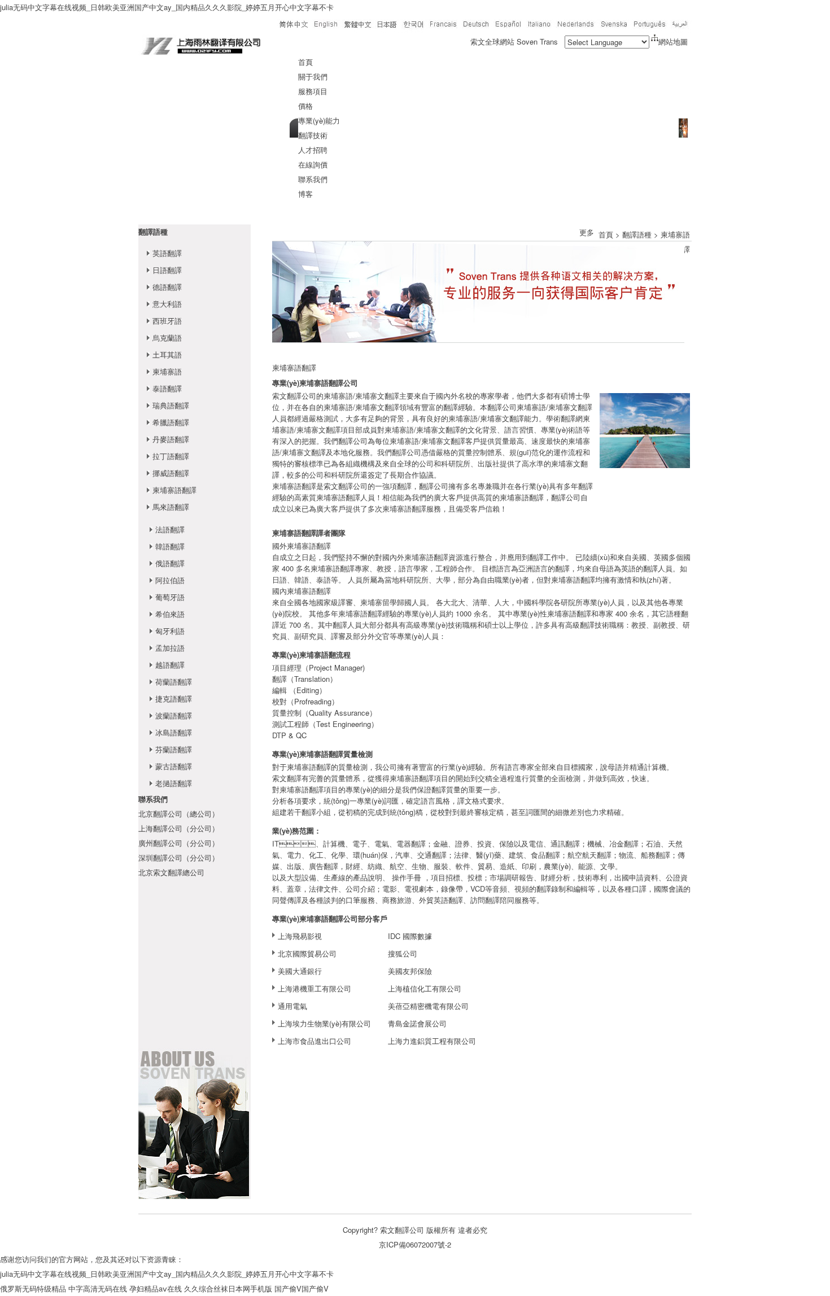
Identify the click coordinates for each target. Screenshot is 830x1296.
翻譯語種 (153, 231)
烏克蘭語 (167, 337)
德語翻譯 (167, 286)
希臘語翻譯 (170, 422)
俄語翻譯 (170, 563)
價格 (305, 105)
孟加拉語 (170, 647)
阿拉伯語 (170, 580)
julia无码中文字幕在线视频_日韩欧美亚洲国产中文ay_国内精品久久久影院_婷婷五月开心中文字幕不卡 (167, 7)
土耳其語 (167, 354)
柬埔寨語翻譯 (174, 489)
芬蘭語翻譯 (173, 749)
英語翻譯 (167, 253)
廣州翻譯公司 (160, 842)
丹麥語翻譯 (170, 439)
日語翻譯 (167, 270)
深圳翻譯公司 (160, 857)
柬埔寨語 (167, 371)
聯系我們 (312, 179)
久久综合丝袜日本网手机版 (228, 1288)
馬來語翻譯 (170, 506)
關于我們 (312, 76)
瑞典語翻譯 (170, 405)
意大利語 (167, 303)
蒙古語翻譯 (173, 766)
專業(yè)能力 (319, 120)
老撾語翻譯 (173, 783)
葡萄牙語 (170, 597)
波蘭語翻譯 (173, 715)
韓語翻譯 (170, 546)
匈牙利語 (170, 630)
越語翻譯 (170, 664)
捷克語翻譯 (173, 698)
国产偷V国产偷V (301, 1288)
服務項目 (312, 91)
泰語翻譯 (167, 388)
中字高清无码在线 (97, 1288)
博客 (305, 193)
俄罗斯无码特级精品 (33, 1288)
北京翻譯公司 (160, 813)
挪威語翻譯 (170, 473)
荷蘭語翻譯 (173, 681)
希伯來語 (170, 614)
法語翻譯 (170, 529)
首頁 (305, 61)
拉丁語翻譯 (170, 456)
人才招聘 (312, 149)
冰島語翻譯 (173, 732)
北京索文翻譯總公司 (171, 872)
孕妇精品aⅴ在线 (155, 1288)
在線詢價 (312, 164)
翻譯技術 (312, 135)
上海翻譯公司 (160, 828)
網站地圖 (673, 41)
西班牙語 (167, 320)
